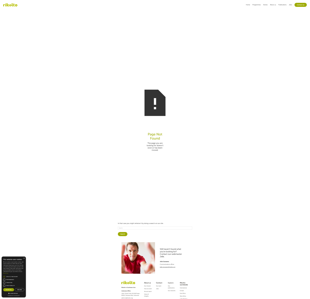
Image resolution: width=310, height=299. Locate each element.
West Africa (183, 296)
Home (248, 5)
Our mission (147, 286)
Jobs (290, 5)
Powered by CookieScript (14, 295)
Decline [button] (19, 289)
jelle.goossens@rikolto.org (167, 267)
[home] (10, 5)
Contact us (300, 5)
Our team (158, 286)
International (183, 288)
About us (273, 5)
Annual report (148, 291)
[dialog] (14, 277)
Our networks (171, 290)
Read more (5, 273)
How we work (148, 288)
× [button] (24, 258)
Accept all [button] (9, 289)
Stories (265, 5)
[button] (13, 293)
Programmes (256, 5)
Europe (182, 290)
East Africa (183, 293)
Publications (282, 5)
